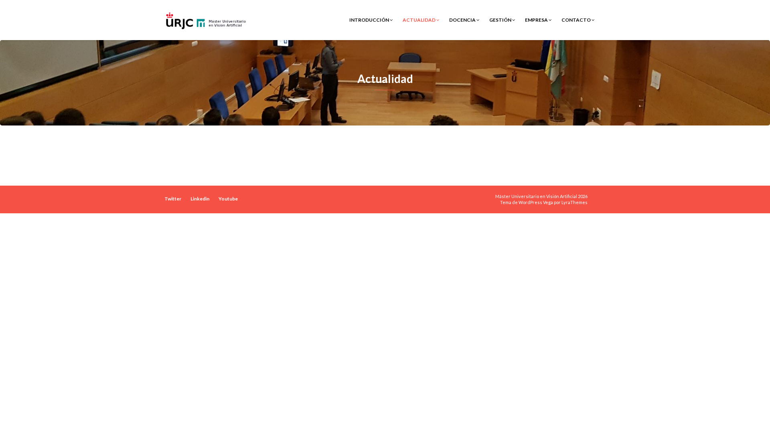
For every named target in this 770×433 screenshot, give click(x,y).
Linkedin (199, 199)
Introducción (369, 20)
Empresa (537, 20)
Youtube (228, 199)
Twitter (172, 199)
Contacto (576, 20)
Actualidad (419, 20)
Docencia (462, 20)
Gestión (500, 20)
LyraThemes (574, 202)
